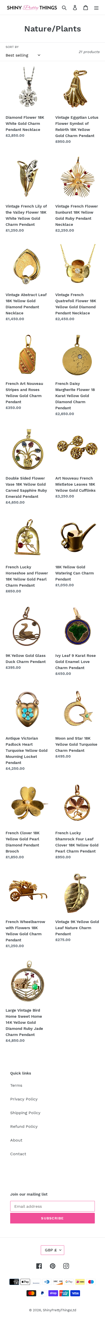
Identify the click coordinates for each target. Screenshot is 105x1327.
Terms (16, 1085)
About (16, 1140)
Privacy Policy (24, 1099)
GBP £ (51, 1250)
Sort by (12, 47)
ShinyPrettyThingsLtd (59, 1310)
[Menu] (96, 7)
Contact (18, 1153)
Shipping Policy (25, 1112)
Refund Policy (24, 1126)
